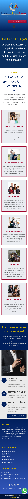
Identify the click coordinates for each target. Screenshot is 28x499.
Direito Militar (5, 457)
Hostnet (15, 495)
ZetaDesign (12, 497)
